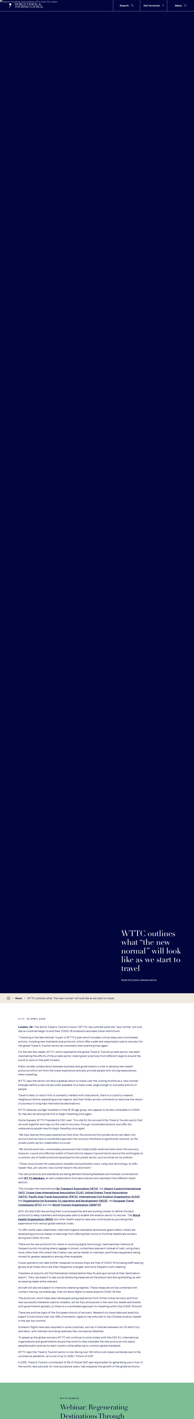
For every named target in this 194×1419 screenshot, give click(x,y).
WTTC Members (34, 1178)
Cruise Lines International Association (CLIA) (55, 1192)
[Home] (8, 998)
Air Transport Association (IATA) (77, 1188)
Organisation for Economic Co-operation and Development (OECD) (65, 1200)
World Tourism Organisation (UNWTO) (76, 1205)
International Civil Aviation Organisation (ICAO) (109, 1196)
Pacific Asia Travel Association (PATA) (53, 1196)
